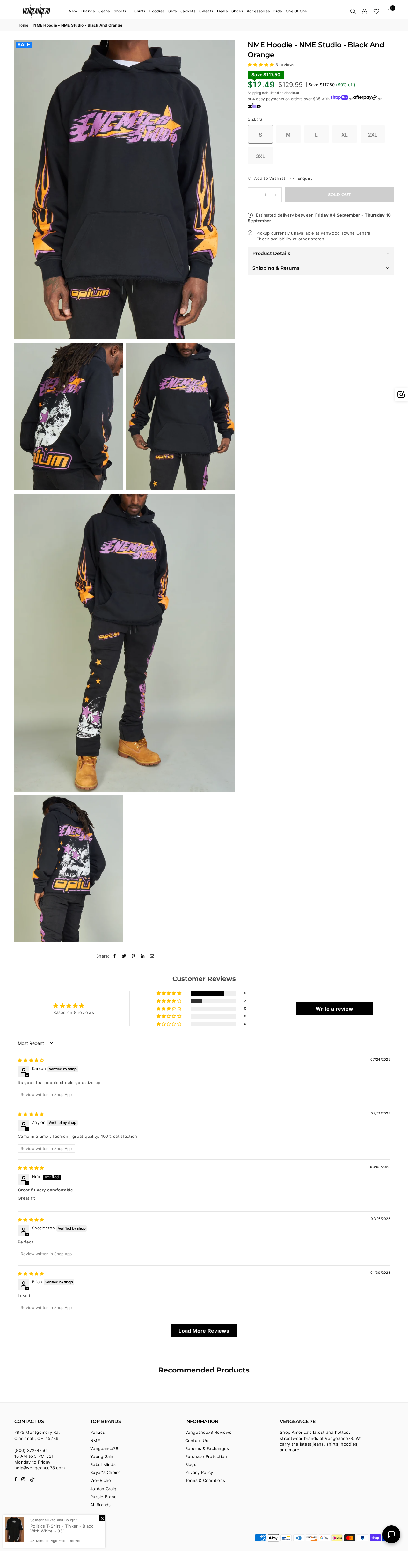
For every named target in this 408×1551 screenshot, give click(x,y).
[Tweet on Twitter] (124, 956)
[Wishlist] (376, 11)
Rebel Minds (103, 1464)
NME (95, 1440)
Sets (172, 11)
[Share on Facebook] (115, 956)
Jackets (187, 11)
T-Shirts (137, 11)
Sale (24, 45)
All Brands (100, 1504)
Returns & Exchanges (207, 1448)
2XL (373, 135)
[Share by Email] (152, 956)
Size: (255, 118)
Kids (277, 11)
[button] (388, 11)
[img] (31, 1060)
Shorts (120, 11)
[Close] (102, 1518)
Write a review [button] (334, 1009)
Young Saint (102, 1456)
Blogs (190, 1464)
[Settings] (364, 11)
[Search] (353, 11)
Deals (222, 11)
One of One (296, 11)
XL (344, 135)
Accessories (258, 11)
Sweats (206, 11)
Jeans (104, 11)
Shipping (254, 92)
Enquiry (304, 178)
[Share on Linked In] (143, 956)
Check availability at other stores (290, 238)
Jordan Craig (103, 1488)
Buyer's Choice (105, 1472)
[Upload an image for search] (401, 394)
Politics (97, 1432)
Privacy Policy (199, 1472)
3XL (261, 156)
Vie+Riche (100, 1480)
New (73, 11)
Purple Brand (103, 1496)
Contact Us (196, 1440)
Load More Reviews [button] (203, 1330)
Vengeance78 (104, 1448)
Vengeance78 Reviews (208, 1432)
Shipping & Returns (276, 268)
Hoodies (156, 11)
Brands (88, 11)
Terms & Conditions (205, 1480)
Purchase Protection (206, 1456)
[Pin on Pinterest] (133, 956)
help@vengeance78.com (39, 1467)
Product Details (271, 253)
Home (23, 25)
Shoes (237, 11)
